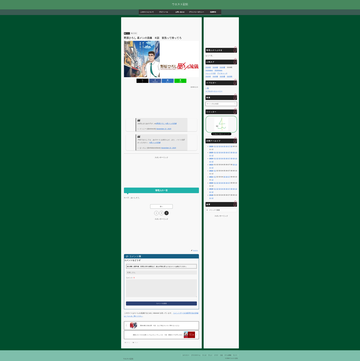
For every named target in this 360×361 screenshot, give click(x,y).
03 (220, 146)
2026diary (209, 70)
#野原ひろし (160, 123)
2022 (211, 171)
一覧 (207, 88)
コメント (130, 278)
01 (215, 146)
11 (210, 155)
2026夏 (222, 67)
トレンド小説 (211, 73)
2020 (211, 183)
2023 (211, 165)
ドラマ (216, 355)
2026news (218, 70)
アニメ (127, 33)
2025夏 (222, 76)
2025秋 (135, 33)
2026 (211, 146)
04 (222, 146)
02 (217, 146)
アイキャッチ (222, 73)
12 (212, 155)
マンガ (204, 355)
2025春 (215, 76)
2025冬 (208, 76)
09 (234, 152)
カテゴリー (186, 355)
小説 (221, 355)
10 (236, 152)
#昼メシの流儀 (170, 123)
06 (227, 146)
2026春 (215, 67)
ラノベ (235, 355)
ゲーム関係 (228, 355)
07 (229, 146)
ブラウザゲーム (195, 355)
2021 (211, 177)
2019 (211, 189)
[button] (235, 104)
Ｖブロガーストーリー (214, 91)
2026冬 (208, 67)
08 (231, 146)
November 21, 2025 (163, 129)
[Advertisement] (161, 25)
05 (224, 146)
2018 (211, 195)
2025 (211, 152)
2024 (211, 158)
